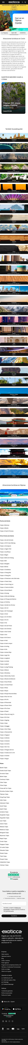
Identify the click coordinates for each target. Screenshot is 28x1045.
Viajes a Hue (3, 622)
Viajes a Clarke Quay (6, 581)
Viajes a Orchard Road (6, 684)
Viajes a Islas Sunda (5, 631)
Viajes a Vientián (4, 755)
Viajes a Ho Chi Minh (5, 616)
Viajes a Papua (4, 690)
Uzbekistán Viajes (5, 862)
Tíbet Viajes (3, 856)
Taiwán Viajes (4, 853)
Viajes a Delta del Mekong (7, 596)
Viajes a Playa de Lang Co (7, 714)
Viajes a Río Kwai (4, 717)
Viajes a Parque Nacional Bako (8, 693)
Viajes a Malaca (4, 670)
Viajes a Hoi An (4, 619)
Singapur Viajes (4, 844)
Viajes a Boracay (4, 525)
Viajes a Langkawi (5, 658)
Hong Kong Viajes (5, 797)
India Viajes (3, 800)
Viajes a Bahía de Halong (7, 557)
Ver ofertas (14, 8)
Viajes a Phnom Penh (6, 705)
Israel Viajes (3, 806)
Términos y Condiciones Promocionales (11, 967)
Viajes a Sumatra (4, 743)
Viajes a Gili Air (4, 608)
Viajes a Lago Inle (4, 655)
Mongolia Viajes (4, 832)
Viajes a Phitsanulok (5, 702)
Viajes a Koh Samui (5, 637)
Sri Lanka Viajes (4, 847)
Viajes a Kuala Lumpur (6, 643)
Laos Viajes (3, 820)
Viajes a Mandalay (5, 673)
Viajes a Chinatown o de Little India (9, 578)
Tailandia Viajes (4, 850)
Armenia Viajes (4, 773)
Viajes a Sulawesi (5, 741)
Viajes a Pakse (4, 687)
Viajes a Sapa (4, 723)
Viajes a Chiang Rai (5, 575)
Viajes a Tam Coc (5, 746)
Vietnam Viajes (4, 865)
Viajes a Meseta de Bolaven (7, 679)
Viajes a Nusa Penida (6, 681)
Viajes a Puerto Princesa (6, 531)
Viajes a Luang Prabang (6, 667)
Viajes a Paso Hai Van (6, 696)
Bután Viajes (3, 776)
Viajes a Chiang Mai (5, 572)
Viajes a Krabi (4, 640)
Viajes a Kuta (3, 649)
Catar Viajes (3, 782)
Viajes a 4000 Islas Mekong (7, 543)
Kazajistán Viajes (4, 815)
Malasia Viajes (4, 826)
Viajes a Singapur (5, 735)
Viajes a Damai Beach (6, 590)
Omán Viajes (3, 841)
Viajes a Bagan (4, 554)
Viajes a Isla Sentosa (5, 628)
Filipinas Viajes (4, 794)
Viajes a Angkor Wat (5, 549)
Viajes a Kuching (4, 646)
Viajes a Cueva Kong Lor (6, 584)
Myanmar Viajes (4, 835)
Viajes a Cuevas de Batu (6, 587)
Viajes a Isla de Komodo (6, 540)
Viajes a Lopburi (4, 664)
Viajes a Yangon (4, 758)
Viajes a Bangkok (4, 563)
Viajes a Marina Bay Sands (7, 676)
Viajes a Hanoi (4, 614)
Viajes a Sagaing (4, 720)
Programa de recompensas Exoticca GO (11, 964)
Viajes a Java (3, 634)
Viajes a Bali (3, 560)
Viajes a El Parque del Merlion (8, 599)
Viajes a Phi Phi (4, 699)
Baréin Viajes (3, 767)
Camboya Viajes (4, 779)
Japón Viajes (3, 809)
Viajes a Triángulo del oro (7, 749)
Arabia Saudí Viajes (5, 770)
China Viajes (3, 785)
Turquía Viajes (4, 859)
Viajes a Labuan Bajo (5, 652)
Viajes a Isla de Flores (6, 625)
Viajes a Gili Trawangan (6, 611)
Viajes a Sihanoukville (6, 732)
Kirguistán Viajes (4, 817)
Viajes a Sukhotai (4, 738)
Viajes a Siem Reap (5, 729)
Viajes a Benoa (4, 566)
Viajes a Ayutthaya (5, 552)
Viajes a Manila (4, 528)
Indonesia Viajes (4, 803)
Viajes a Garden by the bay (7, 605)
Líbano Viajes (3, 823)
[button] (14, 916)
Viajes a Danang (4, 593)
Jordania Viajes (4, 812)
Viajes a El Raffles (5, 602)
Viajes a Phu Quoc (5, 708)
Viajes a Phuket (4, 711)
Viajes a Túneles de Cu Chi (7, 752)
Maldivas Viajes (4, 829)
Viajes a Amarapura (5, 546)
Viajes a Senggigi (4, 726)
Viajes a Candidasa (5, 569)
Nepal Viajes (3, 838)
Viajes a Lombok (4, 661)
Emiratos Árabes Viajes (6, 791)
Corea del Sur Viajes (5, 788)
